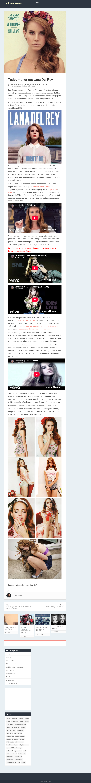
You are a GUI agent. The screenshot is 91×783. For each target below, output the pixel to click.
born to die (13, 86)
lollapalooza (10, 736)
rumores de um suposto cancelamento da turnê (39, 326)
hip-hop (8, 730)
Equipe (37, 2)
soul (24, 754)
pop (27, 745)
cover (21, 721)
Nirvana (22, 739)
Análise (8, 657)
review (20, 751)
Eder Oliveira (17, 596)
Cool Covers (10, 660)
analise (8, 718)
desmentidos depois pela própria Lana (33, 329)
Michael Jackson (20, 736)
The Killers (9, 759)
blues (27, 718)
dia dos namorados (20, 724)
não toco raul (19, 742)
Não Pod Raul (10, 670)
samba (8, 754)
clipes (8, 721)
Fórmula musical (12, 664)
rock (24, 751)
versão (23, 762)
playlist (16, 745)
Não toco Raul (11, 674)
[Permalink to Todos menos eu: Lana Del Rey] (35, 42)
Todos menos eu (32, 84)
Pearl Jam (9, 745)
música (8, 739)
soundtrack (9, 756)
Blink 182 (21, 718)
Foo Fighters (16, 727)
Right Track (10, 680)
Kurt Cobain (18, 733)
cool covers (14, 721)
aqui (50, 189)
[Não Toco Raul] (17, 3)
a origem (14, 718)
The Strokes (18, 759)
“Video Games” (38, 186)
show (19, 754)
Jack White (20, 730)
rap (15, 751)
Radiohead (9, 751)
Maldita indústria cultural (14, 667)
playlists (21, 745)
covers (27, 721)
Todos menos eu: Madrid (58, 627)
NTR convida (10, 742)
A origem (9, 654)
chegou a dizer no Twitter (25, 320)
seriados (14, 754)
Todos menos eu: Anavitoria (10, 628)
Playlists (9, 677)
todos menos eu (32, 86)
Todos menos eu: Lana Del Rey (30, 79)
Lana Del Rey (22, 86)
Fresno (23, 727)
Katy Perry (9, 733)
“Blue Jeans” (51, 186)
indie (14, 730)
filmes (8, 727)
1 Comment (45, 84)
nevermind (15, 739)
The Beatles (18, 756)
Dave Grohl (9, 724)
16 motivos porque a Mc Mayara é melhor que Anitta (26, 629)
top (19, 762)
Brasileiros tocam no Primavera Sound (42, 629)
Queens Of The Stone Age (14, 748)
